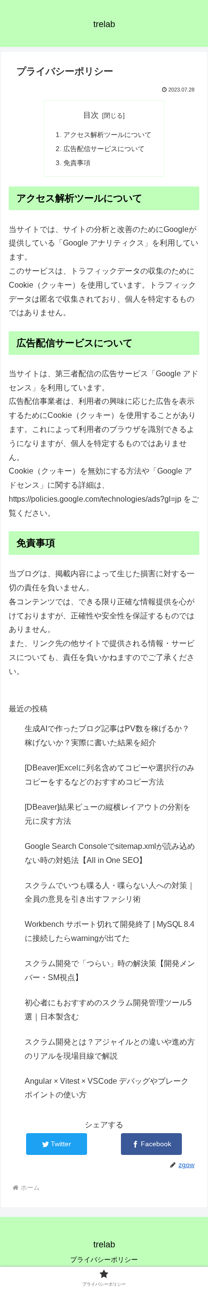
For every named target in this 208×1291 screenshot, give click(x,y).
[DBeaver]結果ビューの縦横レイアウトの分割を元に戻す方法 (108, 814)
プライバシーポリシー (104, 1259)
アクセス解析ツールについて (107, 134)
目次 (91, 115)
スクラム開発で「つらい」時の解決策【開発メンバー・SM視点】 (110, 970)
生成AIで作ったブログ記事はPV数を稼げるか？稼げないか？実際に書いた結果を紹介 (107, 735)
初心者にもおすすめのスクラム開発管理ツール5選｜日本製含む (108, 1010)
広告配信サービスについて (104, 149)
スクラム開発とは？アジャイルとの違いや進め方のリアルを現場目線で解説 (110, 1049)
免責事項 (76, 163)
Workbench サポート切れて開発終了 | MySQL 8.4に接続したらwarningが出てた (109, 931)
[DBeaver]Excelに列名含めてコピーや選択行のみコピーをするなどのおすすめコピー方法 (109, 775)
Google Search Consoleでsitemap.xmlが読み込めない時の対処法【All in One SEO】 (110, 853)
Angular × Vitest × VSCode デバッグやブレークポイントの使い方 (107, 1088)
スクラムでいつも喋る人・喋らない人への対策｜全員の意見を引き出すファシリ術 (110, 892)
